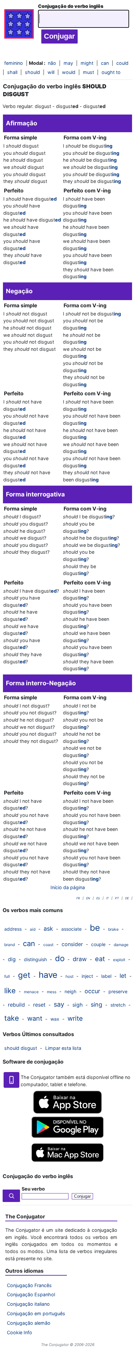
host (69, 976)
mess (51, 991)
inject (87, 976)
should (32, 72)
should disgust (20, 1048)
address (13, 929)
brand (9, 944)
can (29, 943)
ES (98, 898)
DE (127, 898)
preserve (117, 991)
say (59, 1004)
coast (48, 944)
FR (78, 898)
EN (88, 898)
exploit (119, 959)
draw (80, 959)
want (34, 1018)
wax (54, 1019)
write (75, 1018)
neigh (70, 991)
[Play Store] (67, 1136)
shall (12, 72)
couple (98, 944)
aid (32, 929)
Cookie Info (19, 1332)
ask (48, 928)
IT (107, 898)
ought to (111, 72)
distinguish (35, 959)
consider (72, 944)
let (123, 975)
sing (96, 1004)
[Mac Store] (67, 1162)
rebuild (16, 1004)
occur (92, 991)
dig (12, 959)
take (11, 1018)
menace (31, 991)
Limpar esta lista (63, 1048)
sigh (77, 1004)
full (7, 976)
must (88, 72)
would (68, 72)
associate (71, 929)
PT (117, 898)
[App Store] (67, 1112)
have (48, 975)
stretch (117, 1005)
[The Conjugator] (19, 25)
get (24, 975)
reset (39, 1004)
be (95, 928)
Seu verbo (33, 1189)
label (106, 976)
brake (113, 929)
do (60, 958)
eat (100, 959)
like (10, 990)
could (122, 63)
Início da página (67, 887)
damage (121, 944)
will (51, 72)
